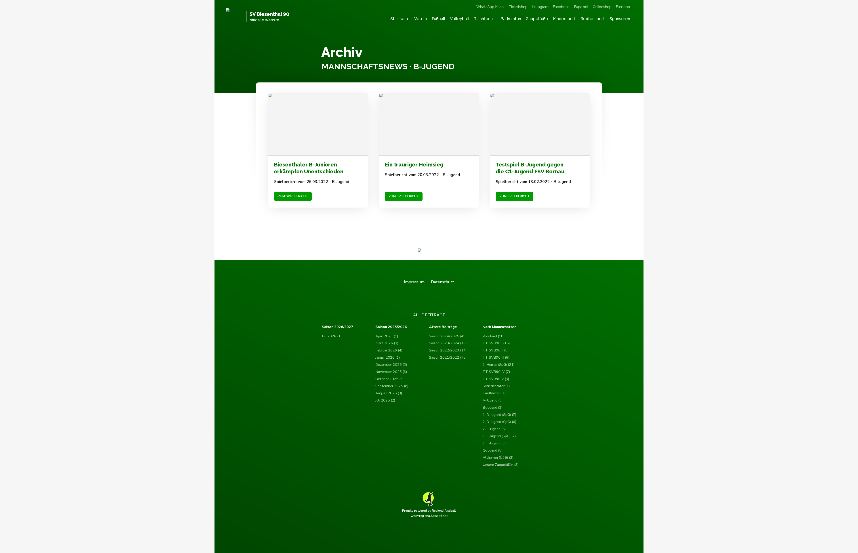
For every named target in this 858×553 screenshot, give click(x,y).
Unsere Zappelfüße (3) (501, 464)
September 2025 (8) (391, 386)
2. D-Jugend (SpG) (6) (499, 421)
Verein (420, 18)
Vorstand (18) (494, 336)
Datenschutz (442, 282)
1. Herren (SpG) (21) (499, 364)
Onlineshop (602, 7)
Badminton (510, 18)
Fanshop (623, 7)
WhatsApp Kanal (490, 7)
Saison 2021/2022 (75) (448, 357)
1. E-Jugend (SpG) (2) (499, 436)
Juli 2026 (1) (332, 336)
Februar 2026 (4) (388, 350)
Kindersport (564, 18)
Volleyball (459, 18)
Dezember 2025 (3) (391, 364)
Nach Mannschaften (499, 327)
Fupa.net (581, 7)
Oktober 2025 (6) (389, 378)
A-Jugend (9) (493, 400)
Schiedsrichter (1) (496, 386)
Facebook (561, 7)
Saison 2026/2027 (337, 327)
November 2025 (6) (391, 371)
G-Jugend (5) (493, 450)
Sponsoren (620, 18)
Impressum (414, 282)
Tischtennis (485, 18)
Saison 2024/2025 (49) (448, 336)
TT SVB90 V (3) (496, 378)
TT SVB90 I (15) (496, 343)
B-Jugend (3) (493, 407)
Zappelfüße (537, 18)
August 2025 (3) (388, 393)
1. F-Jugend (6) (494, 443)
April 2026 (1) (386, 336)
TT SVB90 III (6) (496, 357)
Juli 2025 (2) (385, 400)
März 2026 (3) (386, 343)
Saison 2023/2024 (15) (448, 343)
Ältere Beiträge (443, 327)
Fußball (438, 18)
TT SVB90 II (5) (496, 350)
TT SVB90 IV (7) (496, 371)
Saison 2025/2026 (391, 327)
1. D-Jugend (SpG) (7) (499, 414)
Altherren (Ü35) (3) (498, 457)
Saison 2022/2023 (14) (448, 350)
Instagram (540, 7)
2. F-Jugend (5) (494, 429)
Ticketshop (518, 7)
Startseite (400, 18)
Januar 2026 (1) (387, 357)
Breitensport (592, 18)
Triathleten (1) (494, 393)
